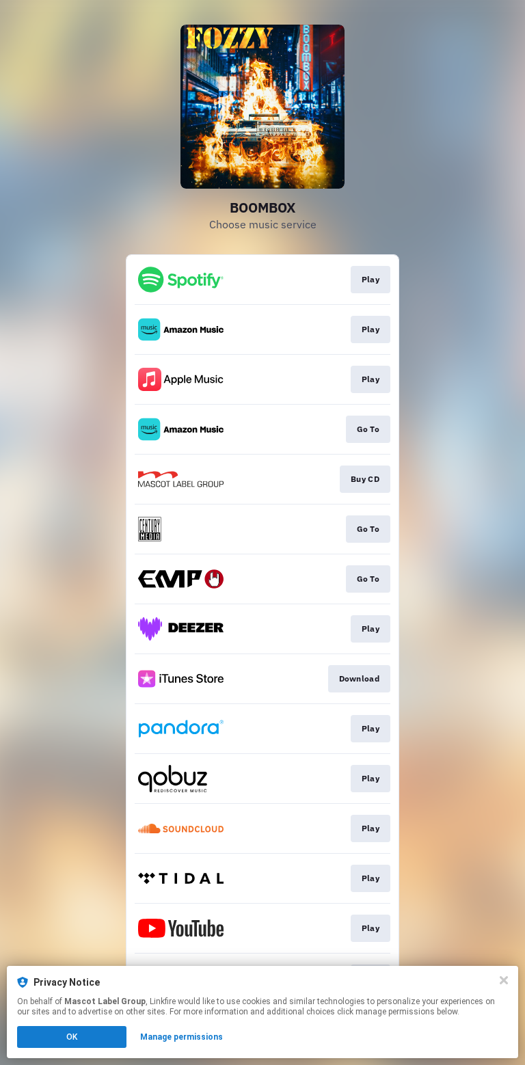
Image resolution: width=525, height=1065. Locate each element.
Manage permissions (181, 1037)
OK (71, 1037)
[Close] (504, 980)
